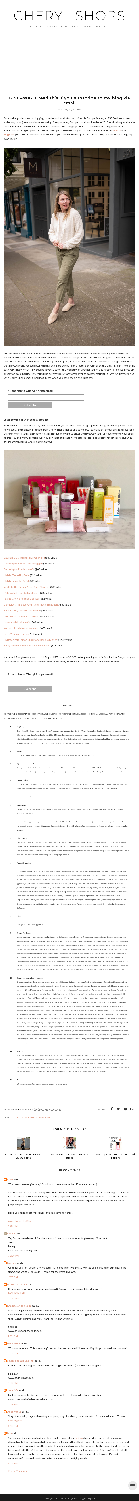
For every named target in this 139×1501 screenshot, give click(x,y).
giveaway (45, 1117)
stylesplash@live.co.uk (20, 1360)
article (79, 1437)
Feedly (117, 130)
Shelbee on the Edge (19, 1305)
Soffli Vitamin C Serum (16, 633)
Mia (9, 1433)
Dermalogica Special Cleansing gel (23, 563)
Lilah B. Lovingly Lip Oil (16, 581)
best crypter (15, 1420)
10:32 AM (13, 1298)
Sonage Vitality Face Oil (17, 622)
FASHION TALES (17, 1284)
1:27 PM (13, 1404)
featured (31, 1117)
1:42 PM (13, 1382)
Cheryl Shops (70, 16)
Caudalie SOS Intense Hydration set (24, 557)
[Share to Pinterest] (125, 1109)
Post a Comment (17, 1471)
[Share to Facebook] (112, 1109)
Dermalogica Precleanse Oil (19, 569)
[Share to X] (118, 1109)
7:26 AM (13, 1276)
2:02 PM (13, 1226)
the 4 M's (12, 1390)
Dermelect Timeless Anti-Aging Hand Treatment (31, 604)
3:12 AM (13, 1353)
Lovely (11, 1233)
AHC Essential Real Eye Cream (21, 616)
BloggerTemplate (87, 1498)
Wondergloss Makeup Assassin (21, 627)
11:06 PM (13, 1255)
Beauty (19, 1117)
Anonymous (14, 1411)
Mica (10, 1179)
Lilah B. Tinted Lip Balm (17, 575)
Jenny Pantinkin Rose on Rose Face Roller (27, 645)
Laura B (11, 1262)
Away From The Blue (19, 1220)
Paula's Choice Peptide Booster (21, 598)
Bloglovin (9, 134)
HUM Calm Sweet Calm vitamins (22, 592)
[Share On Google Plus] (132, 1109)
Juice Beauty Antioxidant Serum (22, 610)
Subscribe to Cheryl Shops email (30, 390)
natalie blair (14, 1343)
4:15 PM (13, 1463)
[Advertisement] (69, 54)
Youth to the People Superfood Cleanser (27, 587)
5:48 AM (13, 1425)
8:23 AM (13, 1336)
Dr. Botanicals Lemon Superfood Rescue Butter (30, 639)
